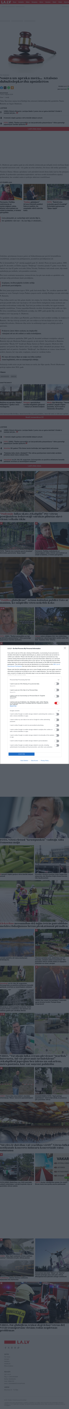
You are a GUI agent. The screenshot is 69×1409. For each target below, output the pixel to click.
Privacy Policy (45, 760)
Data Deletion (24, 760)
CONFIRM (21, 754)
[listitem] (34, 680)
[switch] (56, 684)
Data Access (34, 760)
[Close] (65, 648)
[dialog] (34, 704)
